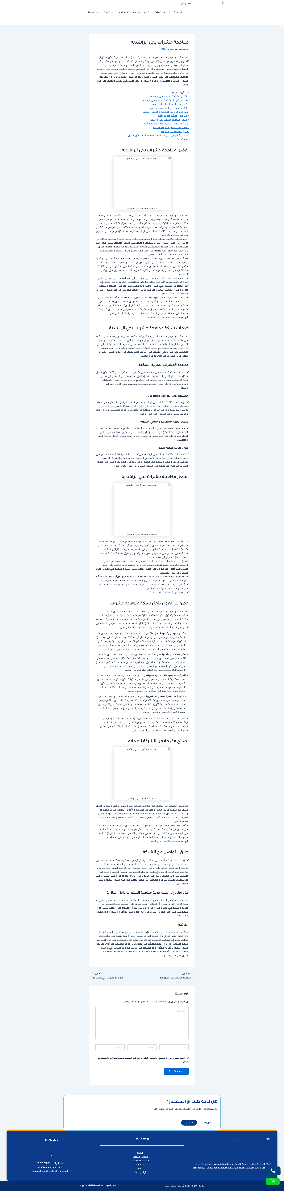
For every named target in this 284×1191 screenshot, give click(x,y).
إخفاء (174, 92)
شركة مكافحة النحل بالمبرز (164, 592)
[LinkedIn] (45, 1155)
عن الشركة (109, 12)
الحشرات (132, 936)
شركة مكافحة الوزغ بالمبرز (164, 841)
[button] (72, 12)
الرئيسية (178, 12)
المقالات (123, 12)
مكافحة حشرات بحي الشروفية (162, 317)
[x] (51, 1155)
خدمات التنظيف (162, 12)
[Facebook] (58, 1155)
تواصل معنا (93, 12)
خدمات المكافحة (140, 12)
